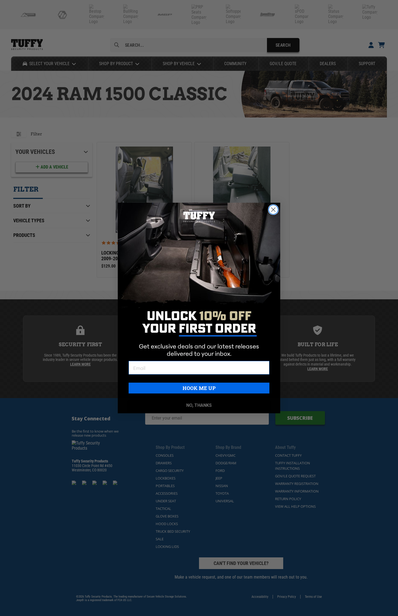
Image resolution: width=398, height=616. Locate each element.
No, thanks (199, 405)
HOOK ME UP (199, 388)
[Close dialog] (273, 209)
